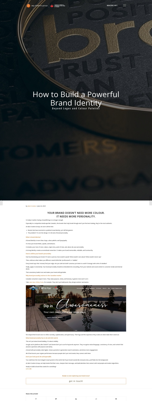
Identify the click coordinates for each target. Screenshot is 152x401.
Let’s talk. (29, 369)
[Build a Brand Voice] (150, 200)
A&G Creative (32, 206)
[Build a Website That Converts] (1, 200)
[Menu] (124, 5)
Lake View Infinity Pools (36, 282)
